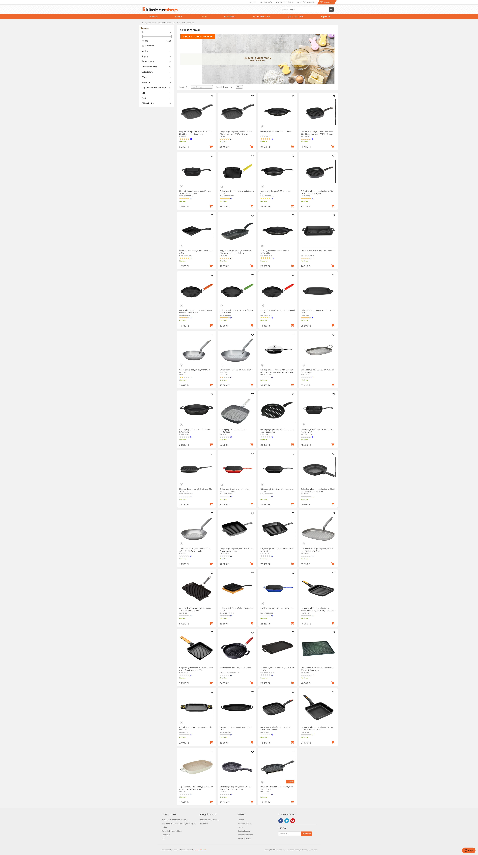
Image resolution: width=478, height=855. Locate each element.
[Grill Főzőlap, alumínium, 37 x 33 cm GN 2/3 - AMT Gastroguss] (318, 648)
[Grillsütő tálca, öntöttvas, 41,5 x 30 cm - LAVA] (318, 290)
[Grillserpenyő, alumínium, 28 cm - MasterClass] (237, 409)
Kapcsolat (325, 16)
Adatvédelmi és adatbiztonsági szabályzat (179, 823)
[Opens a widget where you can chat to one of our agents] (469, 851)
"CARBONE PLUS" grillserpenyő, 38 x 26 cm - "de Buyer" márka (317, 549)
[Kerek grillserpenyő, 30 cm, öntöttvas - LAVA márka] (277, 231)
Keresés (331, 9)
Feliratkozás (306, 834)
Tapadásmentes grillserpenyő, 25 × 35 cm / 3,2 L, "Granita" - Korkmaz (196, 788)
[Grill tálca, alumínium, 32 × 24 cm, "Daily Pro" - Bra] (196, 707)
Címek (240, 827)
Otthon (142, 23)
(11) (272, 258)
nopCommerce (200, 850)
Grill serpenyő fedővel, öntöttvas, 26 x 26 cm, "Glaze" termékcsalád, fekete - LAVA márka (276, 372)
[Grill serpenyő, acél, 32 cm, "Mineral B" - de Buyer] (237, 350)
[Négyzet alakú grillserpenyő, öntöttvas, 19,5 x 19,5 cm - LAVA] (196, 171)
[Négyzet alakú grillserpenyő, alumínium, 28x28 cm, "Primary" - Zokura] (237, 231)
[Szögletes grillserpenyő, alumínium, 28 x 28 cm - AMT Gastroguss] (318, 171)
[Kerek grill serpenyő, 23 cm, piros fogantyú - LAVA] (277, 290)
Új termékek (230, 16)
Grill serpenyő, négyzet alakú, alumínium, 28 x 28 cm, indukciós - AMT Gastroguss (317, 132)
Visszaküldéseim (244, 838)
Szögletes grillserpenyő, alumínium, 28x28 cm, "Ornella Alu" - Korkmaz (318, 490)
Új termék (290, 782)
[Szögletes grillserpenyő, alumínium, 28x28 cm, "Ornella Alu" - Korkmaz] (318, 469)
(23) (191, 139)
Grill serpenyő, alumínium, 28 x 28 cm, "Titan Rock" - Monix (275, 728)
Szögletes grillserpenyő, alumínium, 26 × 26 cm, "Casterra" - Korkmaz (236, 788)
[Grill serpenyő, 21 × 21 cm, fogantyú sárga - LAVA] (237, 171)
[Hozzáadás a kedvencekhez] (212, 96)
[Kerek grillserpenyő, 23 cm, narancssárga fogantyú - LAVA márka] (196, 290)
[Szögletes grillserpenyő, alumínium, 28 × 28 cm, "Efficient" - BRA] (318, 707)
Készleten (149, 45)
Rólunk (165, 827)
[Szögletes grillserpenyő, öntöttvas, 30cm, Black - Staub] (277, 529)
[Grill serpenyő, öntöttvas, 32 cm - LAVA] (237, 648)
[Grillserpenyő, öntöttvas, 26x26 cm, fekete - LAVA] (277, 469)
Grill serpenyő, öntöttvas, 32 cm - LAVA (235, 667)
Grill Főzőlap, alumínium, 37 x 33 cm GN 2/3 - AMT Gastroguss (317, 668)
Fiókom (241, 820)
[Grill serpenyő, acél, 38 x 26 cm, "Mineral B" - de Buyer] (318, 350)
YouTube (292, 820)
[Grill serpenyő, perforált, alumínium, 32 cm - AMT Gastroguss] (277, 409)
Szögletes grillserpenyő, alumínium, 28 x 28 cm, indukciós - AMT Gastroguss (236, 132)
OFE (163, 838)
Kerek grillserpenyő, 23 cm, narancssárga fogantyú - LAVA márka (195, 311)
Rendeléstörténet (245, 823)
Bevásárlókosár (244, 831)
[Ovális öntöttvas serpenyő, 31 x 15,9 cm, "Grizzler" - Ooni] (277, 767)
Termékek (153, 16)
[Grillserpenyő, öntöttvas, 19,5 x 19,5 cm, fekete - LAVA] (318, 409)
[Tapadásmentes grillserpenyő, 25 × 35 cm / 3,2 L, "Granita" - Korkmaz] (196, 767)
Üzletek (203, 16)
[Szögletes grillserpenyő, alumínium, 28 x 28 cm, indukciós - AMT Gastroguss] (237, 112)
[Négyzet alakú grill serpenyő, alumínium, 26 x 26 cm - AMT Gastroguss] (196, 112)
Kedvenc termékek (245, 834)
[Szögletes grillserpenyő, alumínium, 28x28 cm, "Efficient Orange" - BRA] (196, 648)
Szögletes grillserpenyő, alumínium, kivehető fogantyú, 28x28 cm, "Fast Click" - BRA (318, 610)
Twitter (286, 820)
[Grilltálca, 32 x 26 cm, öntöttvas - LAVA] (318, 231)
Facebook (280, 820)
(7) (231, 139)
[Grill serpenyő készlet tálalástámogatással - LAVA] (237, 588)
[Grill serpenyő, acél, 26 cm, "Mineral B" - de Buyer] (196, 350)
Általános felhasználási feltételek (175, 820)
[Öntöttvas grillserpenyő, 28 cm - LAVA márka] (277, 171)
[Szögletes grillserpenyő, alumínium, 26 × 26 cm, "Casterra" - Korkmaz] (237, 767)
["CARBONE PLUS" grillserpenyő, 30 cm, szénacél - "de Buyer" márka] (196, 529)
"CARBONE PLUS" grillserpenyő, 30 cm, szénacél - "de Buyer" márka (195, 549)
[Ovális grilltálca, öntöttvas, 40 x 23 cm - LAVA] (237, 707)
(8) (312, 258)
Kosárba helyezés (211, 146)
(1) (190, 258)
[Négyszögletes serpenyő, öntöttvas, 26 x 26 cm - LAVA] (196, 469)
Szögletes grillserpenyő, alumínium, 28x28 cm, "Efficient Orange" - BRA (196, 668)
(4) (272, 139)
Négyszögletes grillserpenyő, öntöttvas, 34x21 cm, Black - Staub (195, 609)
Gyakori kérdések (295, 16)
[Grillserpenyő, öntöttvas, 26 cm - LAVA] (277, 112)
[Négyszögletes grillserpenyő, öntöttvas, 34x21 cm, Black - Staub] (196, 588)
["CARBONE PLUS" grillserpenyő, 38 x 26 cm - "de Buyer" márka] (318, 529)
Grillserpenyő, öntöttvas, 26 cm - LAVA (275, 131)
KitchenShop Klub (261, 16)
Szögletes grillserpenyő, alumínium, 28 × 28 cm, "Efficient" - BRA (317, 728)
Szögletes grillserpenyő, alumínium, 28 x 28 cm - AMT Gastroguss (317, 192)
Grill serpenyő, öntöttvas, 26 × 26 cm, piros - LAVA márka (235, 490)
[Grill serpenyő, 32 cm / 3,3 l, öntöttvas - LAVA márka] (196, 409)
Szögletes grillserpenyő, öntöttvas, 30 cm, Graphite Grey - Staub (237, 549)
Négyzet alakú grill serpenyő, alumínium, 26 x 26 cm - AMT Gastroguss (195, 132)
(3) (312, 139)
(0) (272, 377)
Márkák (178, 16)
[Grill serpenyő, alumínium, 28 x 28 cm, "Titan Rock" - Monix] (277, 707)
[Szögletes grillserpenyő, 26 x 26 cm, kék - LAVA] (277, 588)
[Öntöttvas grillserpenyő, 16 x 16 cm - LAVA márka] (196, 231)
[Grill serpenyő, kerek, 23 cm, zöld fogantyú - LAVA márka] (237, 290)
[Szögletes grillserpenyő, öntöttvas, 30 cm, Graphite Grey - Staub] (237, 529)
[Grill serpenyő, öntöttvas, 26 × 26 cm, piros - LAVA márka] (237, 469)
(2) (272, 198)
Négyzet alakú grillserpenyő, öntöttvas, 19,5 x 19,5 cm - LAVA (195, 192)
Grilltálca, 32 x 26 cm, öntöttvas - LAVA (316, 250)
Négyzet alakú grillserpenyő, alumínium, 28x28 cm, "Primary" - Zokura (236, 251)
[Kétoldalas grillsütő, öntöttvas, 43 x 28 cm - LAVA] (277, 648)
